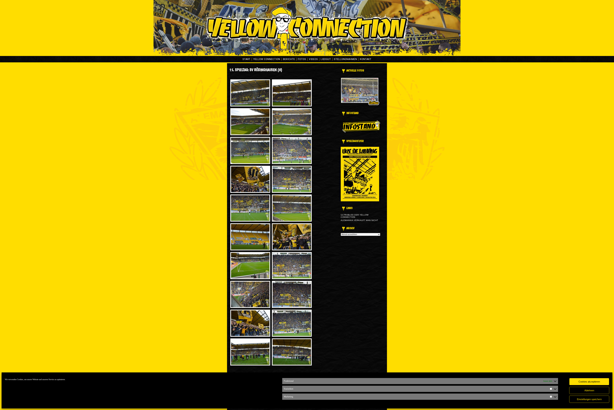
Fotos (302, 59)
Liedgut (326, 59)
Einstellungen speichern (589, 399)
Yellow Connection (266, 59)
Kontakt (365, 59)
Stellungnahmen (345, 59)
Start (246, 59)
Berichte (289, 59)
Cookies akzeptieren (589, 381)
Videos (313, 59)
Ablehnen (589, 390)
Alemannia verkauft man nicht (359, 220)
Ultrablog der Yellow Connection (355, 216)
